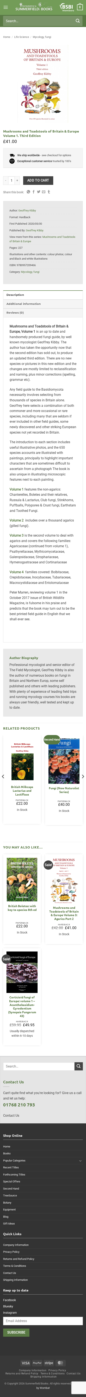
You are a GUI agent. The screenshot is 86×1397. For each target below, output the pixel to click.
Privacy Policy (11, 1251)
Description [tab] (15, 294)
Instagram (10, 1312)
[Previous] (3, 785)
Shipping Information (15, 1279)
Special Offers (11, 1181)
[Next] (82, 785)
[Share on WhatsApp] (28, 192)
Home (6, 37)
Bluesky (8, 1306)
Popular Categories (14, 1160)
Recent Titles (11, 1167)
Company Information (16, 1244)
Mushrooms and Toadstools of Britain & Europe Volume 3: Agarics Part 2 (64, 913)
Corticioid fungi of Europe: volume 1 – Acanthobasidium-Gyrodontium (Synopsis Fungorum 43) (22, 1006)
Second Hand (11, 1188)
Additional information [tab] (23, 303)
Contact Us (9, 1273)
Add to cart (38, 180)
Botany (7, 1202)
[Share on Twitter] (38, 192)
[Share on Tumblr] (49, 192)
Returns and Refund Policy (18, 1259)
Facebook (9, 1300)
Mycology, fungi (42, 37)
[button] (5, 7)
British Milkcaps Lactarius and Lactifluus (22, 790)
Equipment (9, 1209)
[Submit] (78, 21)
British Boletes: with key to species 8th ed (22, 908)
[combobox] (42, 21)
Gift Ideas (9, 1223)
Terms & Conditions (14, 1265)
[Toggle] (80, 1160)
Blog (5, 1216)
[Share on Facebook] (33, 192)
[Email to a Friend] (43, 192)
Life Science (21, 37)
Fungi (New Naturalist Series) (64, 790)
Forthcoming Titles (14, 1174)
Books (7, 1153)
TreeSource (10, 1195)
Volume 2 (17, 520)
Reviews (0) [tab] (15, 312)
